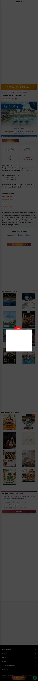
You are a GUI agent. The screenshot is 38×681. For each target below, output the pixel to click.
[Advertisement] (19, 340)
